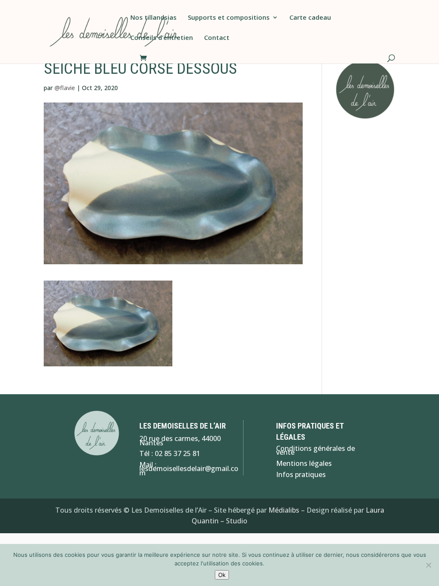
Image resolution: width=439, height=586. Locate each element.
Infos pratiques (301, 474)
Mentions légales (304, 463)
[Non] (428, 565)
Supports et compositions (229, 17)
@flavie (64, 88)
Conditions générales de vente (315, 450)
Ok (222, 574)
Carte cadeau (310, 17)
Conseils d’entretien (161, 38)
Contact (216, 38)
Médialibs (283, 510)
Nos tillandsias (153, 17)
